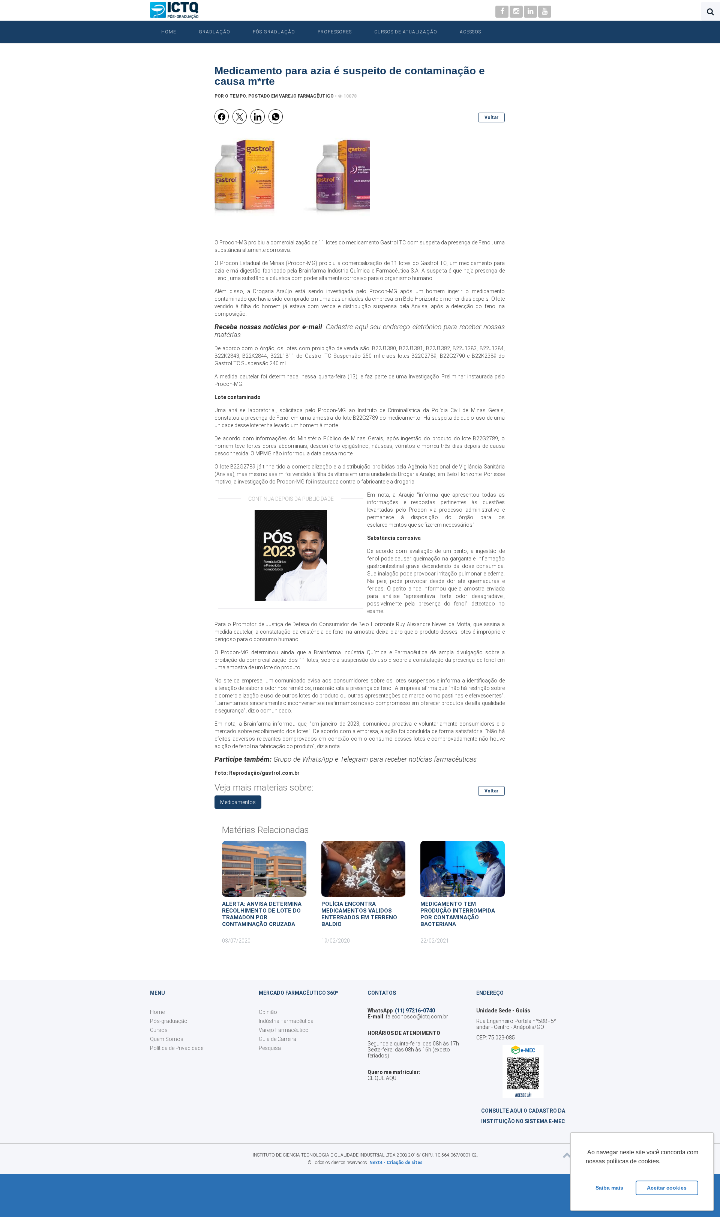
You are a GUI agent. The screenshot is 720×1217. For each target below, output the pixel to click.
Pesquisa (270, 1048)
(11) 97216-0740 (415, 1011)
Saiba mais (609, 1188)
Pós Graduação (274, 32)
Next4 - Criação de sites (396, 1162)
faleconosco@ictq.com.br (417, 1017)
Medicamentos (238, 802)
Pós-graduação (169, 1021)
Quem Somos (166, 1039)
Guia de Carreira (277, 1039)
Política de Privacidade (176, 1048)
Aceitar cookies (667, 1188)
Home (168, 32)
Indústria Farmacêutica (286, 1021)
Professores (335, 32)
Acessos (470, 32)
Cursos (159, 1030)
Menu (157, 993)
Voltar (491, 117)
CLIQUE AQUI (383, 1078)
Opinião (268, 1012)
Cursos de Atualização (405, 32)
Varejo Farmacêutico (306, 96)
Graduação (214, 32)
